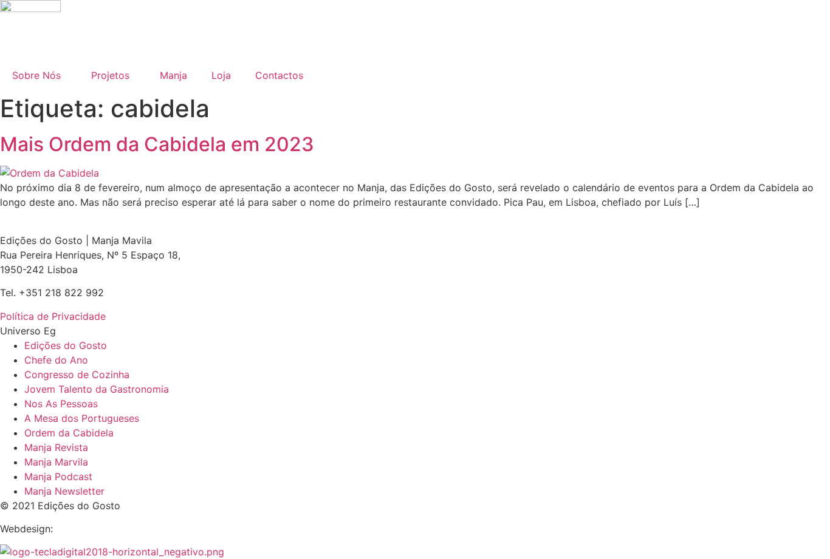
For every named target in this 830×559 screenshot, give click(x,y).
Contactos (279, 75)
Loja (221, 75)
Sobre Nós (36, 75)
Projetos (110, 75)
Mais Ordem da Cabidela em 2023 (157, 144)
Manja (173, 75)
